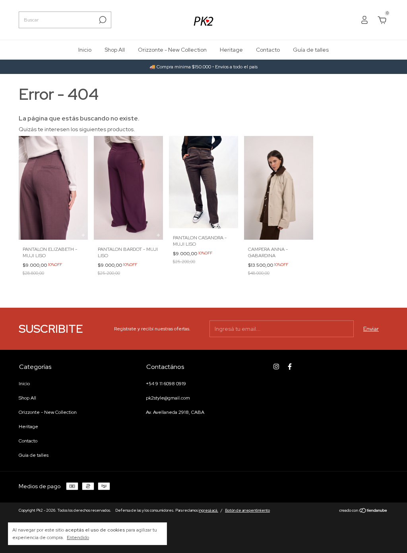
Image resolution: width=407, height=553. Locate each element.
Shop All (115, 49)
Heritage (231, 49)
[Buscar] (102, 20)
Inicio (84, 49)
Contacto (268, 49)
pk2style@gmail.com (168, 398)
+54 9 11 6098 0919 (166, 383)
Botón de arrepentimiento (247, 510)
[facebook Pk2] (290, 366)
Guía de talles (311, 49)
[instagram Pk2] (276, 366)
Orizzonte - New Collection (172, 49)
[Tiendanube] (363, 511)
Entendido (78, 537)
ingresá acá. (208, 510)
